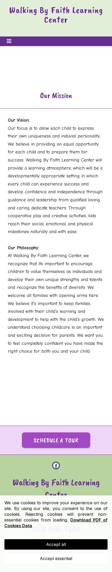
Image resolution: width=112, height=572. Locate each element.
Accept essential (56, 558)
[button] (8, 41)
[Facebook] (56, 465)
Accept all (56, 544)
